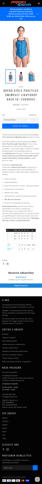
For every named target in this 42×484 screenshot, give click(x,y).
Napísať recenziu (21, 286)
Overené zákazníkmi (10, 348)
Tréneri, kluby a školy (10, 358)
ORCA (4, 432)
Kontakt (5, 334)
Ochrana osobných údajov (12, 355)
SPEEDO (5, 421)
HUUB (4, 428)
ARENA (4, 418)
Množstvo (32, 115)
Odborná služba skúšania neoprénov (16, 362)
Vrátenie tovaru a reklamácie (13, 344)
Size (3, 115)
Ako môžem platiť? (9, 341)
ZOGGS (4, 425)
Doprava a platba (9, 337)
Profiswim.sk (11, 477)
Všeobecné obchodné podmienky (15, 351)
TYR (3, 435)
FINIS (4, 438)
